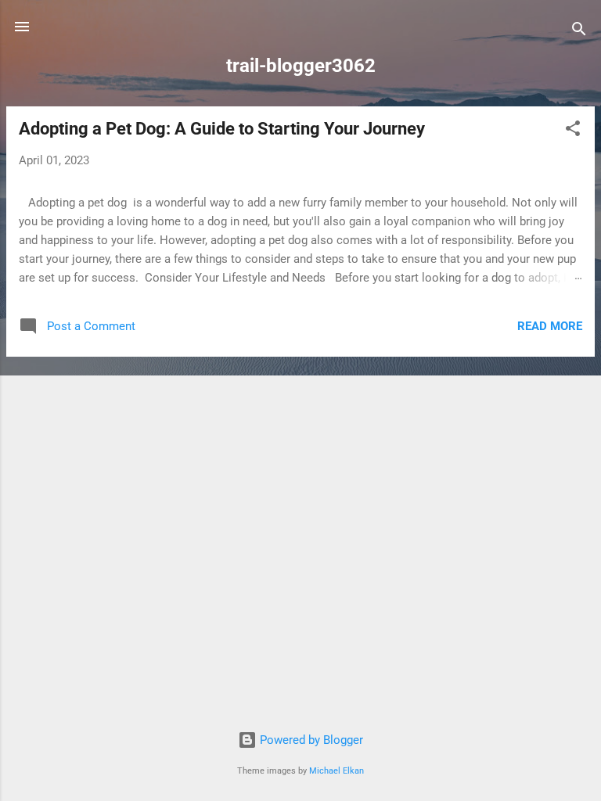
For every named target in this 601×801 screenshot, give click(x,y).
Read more (549, 326)
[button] (572, 131)
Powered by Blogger (310, 740)
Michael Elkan (336, 771)
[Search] (579, 32)
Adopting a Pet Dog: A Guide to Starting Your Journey (222, 128)
